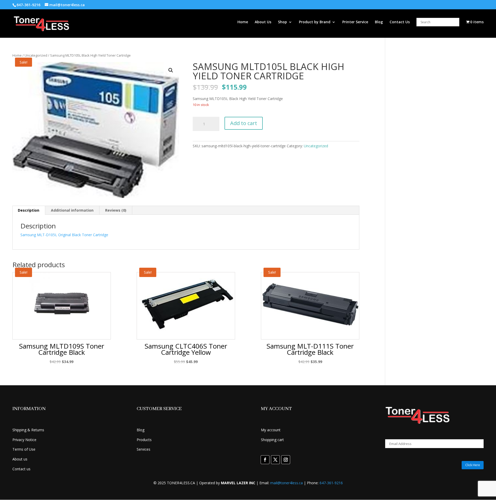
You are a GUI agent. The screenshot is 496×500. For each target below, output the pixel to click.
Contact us (21, 468)
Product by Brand (314, 22)
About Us (263, 22)
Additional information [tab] (72, 210)
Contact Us (400, 22)
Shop (282, 22)
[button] (170, 70)
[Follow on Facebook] (265, 460)
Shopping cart (272, 439)
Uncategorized (36, 55)
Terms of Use (23, 449)
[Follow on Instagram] (286, 460)
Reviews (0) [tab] (115, 210)
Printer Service (355, 22)
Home (242, 22)
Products (144, 439)
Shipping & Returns (28, 429)
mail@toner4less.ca (286, 482)
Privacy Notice (24, 439)
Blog (379, 22)
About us (19, 459)
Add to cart (243, 123)
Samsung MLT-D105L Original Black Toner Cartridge (64, 234)
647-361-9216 (331, 482)
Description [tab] (28, 210)
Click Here (472, 465)
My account (271, 429)
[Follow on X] (275, 460)
